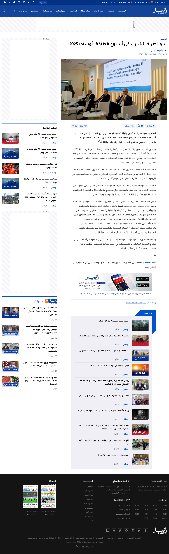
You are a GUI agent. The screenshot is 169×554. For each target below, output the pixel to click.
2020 (155, 506)
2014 (137, 510)
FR (14, 11)
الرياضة (73, 11)
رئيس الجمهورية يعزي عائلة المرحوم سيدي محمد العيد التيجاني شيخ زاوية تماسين (103, 382)
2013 (165, 514)
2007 (146, 519)
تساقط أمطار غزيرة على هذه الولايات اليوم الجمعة (40, 181)
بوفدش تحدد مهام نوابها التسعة (113, 456)
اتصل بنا (99, 538)
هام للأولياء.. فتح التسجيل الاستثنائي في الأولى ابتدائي (104, 396)
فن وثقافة (47, 11)
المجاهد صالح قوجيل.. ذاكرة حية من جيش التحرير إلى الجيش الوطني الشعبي (40, 311)
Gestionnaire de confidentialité (41, 538)
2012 (155, 514)
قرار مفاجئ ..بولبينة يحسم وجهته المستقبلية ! (41, 166)
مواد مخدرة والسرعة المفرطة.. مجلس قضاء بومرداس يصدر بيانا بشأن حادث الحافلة (104, 427)
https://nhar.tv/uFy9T (136, 303)
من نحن (110, 538)
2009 (164, 519)
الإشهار (120, 538)
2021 (165, 506)
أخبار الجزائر (99, 11)
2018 (137, 506)
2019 (146, 506)
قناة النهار (85, 11)
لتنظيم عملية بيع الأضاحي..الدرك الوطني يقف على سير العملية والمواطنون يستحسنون (41, 329)
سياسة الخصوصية (84, 538)
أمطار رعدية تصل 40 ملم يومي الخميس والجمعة (43, 136)
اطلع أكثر (38, 301)
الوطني (111, 11)
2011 (146, 514)
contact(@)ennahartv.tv (120, 493)
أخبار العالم (61, 11)
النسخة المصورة (134, 538)
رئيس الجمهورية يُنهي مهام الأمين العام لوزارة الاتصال (104, 336)
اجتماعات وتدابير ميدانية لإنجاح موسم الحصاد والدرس (104, 351)
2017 (165, 510)
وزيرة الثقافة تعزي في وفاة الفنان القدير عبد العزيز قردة (103, 411)
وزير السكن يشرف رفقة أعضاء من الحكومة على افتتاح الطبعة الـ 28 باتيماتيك (41, 348)
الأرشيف (68, 538)
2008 (155, 519)
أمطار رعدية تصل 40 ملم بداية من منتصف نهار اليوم (41, 151)
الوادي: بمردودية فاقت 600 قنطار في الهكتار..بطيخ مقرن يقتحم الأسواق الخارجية (40, 381)
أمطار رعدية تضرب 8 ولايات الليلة (114, 321)
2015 (146, 510)
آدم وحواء (23, 11)
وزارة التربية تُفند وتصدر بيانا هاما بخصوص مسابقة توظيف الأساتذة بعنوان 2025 (41, 197)
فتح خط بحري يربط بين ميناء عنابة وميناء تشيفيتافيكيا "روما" (103, 442)
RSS (59, 538)
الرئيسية (122, 11)
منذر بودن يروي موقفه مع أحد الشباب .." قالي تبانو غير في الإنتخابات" (40, 364)
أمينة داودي (156, 51)
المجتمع (35, 11)
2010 (137, 514)
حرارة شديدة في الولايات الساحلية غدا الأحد (109, 366)
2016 (155, 510)
